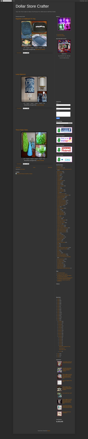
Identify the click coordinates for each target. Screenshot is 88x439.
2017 (58, 312)
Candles (58, 178)
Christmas (59, 184)
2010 (58, 355)
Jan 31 (60, 337)
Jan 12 (60, 345)
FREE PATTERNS (60, 212)
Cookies (58, 188)
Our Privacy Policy (60, 34)
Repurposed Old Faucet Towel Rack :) (66, 412)
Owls (58, 243)
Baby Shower (59, 171)
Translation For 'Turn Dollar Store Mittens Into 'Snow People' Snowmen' (64, 276)
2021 (58, 306)
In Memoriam (59, 223)
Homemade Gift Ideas (61, 222)
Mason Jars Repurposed (61, 231)
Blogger (48, 430)
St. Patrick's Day (60, 260)
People (58, 244)
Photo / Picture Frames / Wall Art (62, 247)
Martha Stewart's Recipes (61, 230)
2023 (58, 303)
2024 (58, 302)
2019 (58, 309)
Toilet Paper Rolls (60, 264)
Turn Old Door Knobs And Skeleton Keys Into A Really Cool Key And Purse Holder (67, 406)
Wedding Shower (60, 266)
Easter (58, 206)
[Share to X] (26, 53)
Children (58, 183)
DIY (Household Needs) (61, 201)
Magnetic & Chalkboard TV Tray (25, 19)
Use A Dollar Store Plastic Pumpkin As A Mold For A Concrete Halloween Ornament (66, 369)
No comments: (19, 52)
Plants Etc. (59, 252)
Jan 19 (60, 342)
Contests (58, 187)
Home (34, 167)
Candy (58, 179)
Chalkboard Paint (60, 180)
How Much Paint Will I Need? (62, 274)
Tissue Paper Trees (22, 130)
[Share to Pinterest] (28, 53)
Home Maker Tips (60, 221)
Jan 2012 (60, 336)
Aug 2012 (60, 325)
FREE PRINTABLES (60, 213)
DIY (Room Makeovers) (61, 204)
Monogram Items (60, 238)
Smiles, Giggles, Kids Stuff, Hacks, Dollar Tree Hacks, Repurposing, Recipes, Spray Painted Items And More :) (67, 376)
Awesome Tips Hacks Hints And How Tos (64, 169)
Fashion (58, 209)
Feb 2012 (60, 334)
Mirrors (58, 233)
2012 (58, 320)
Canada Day (59, 176)
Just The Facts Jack (60, 226)
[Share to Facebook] (27, 53)
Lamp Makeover (21, 74)
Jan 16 (60, 343)
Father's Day (59, 210)
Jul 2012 (60, 327)
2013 (58, 318)
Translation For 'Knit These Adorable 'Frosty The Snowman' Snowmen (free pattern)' (64, 278)
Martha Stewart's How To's (61, 229)
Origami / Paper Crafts (61, 242)
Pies (58, 250)
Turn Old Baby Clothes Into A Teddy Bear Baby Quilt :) (67, 362)
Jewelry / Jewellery (60, 225)
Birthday (58, 174)
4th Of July (59, 166)
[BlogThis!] (24, 53)
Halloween (59, 218)
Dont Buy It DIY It (60, 205)
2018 (58, 311)
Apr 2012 (60, 331)
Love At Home (40, 105)
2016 (58, 314)
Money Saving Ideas (60, 237)
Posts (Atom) (22, 169)
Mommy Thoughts (60, 235)
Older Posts (50, 167)
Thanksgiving (59, 262)
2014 (58, 317)
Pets (58, 246)
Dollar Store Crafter (32, 6)
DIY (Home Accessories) (61, 200)
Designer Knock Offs (60, 197)
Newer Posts (18, 167)
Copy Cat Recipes (60, 189)
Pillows (58, 251)
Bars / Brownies (60, 172)
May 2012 (60, 330)
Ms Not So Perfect (40, 49)
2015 (58, 315)
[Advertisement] (34, 64)
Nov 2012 (60, 322)
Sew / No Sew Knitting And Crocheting (64, 256)
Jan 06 (60, 351)
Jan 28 (60, 340)
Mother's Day (59, 239)
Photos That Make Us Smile (62, 248)
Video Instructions (60, 265)
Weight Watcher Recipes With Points (63, 268)
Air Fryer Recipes (60, 167)
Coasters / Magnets (60, 185)
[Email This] (23, 53)
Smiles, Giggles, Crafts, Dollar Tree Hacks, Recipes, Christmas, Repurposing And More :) (67, 388)
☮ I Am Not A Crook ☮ (61, 272)
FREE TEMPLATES (60, 214)
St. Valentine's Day (60, 261)
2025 (58, 300)
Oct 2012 (60, 324)
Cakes (58, 175)
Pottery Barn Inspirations (61, 254)
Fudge (58, 216)
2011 (58, 353)
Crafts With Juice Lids (61, 193)
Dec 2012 (60, 321)
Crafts (58, 192)
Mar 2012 (60, 333)
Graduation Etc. (60, 217)
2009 (58, 356)
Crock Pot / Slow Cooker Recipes (63, 195)
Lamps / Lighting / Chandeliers (62, 227)
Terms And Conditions (61, 35)
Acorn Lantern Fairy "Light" (67, 393)
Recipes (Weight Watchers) (62, 255)
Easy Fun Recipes (60, 208)
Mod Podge (59, 234)
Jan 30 (60, 339)
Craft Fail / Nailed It (60, 191)
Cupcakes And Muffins (61, 196)
